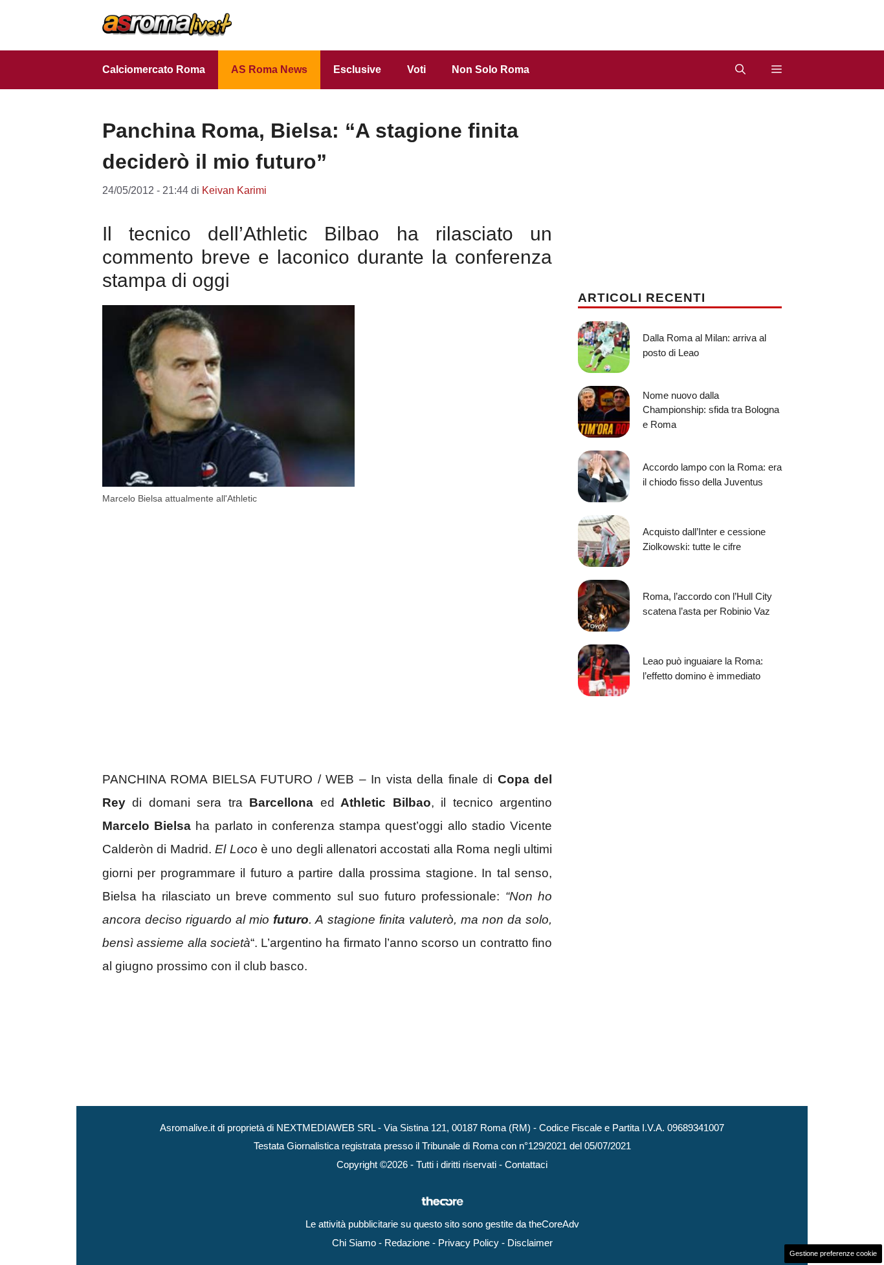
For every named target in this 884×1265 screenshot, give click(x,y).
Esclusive (357, 69)
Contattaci (526, 1164)
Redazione (407, 1242)
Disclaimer (530, 1242)
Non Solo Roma (490, 69)
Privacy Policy (468, 1242)
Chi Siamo (354, 1242)
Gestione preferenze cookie (833, 1253)
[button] (740, 69)
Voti (416, 69)
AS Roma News (269, 69)
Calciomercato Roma (153, 69)
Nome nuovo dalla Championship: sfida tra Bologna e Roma (711, 410)
